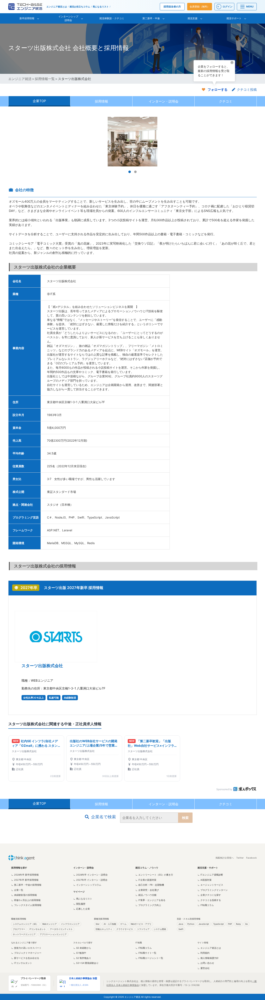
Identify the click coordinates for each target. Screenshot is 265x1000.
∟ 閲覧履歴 (79, 903)
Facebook (251, 857)
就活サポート (233, 18)
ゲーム (123, 924)
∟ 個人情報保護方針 (208, 958)
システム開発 (160, 929)
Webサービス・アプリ (141, 924)
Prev (13, 141)
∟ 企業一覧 (17, 890)
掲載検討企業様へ (225, 857)
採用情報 (101, 101)
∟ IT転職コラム (206, 905)
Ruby (238, 924)
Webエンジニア (49, 924)
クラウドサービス (124, 929)
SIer (98, 924)
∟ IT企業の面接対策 (145, 879)
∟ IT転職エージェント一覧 (149, 958)
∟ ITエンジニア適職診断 (210, 874)
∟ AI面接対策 (205, 879)
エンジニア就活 (19, 79)
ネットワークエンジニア (24, 934)
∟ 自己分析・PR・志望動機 (149, 884)
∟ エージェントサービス (210, 884)
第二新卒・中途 (151, 18)
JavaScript (204, 924)
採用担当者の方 (172, 6)
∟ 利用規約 (204, 952)
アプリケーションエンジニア (53, 934)
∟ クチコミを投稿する (209, 900)
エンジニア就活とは (56, 6)
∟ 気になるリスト (82, 898)
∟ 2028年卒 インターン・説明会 (90, 874)
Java (180, 924)
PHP (230, 924)
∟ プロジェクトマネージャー (26, 952)
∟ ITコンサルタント (21, 963)
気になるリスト (101, 6)
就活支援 (193, 18)
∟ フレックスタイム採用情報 (26, 905)
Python (190, 924)
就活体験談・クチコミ (111, 18)
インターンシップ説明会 (68, 18)
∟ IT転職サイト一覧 (145, 952)
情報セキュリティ (104, 929)
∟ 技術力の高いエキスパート (26, 947)
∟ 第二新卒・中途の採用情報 (26, 884)
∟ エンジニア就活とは (209, 947)
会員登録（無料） (200, 6)
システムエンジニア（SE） (25, 924)
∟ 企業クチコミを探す (209, 895)
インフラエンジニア (70, 924)
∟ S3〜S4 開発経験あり (86, 963)
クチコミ (225, 101)
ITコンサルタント (37, 929)
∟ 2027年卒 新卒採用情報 (25, 879)
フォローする (218, 89)
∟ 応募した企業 (81, 908)
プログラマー (19, 929)
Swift (180, 929)
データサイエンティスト (61, 929)
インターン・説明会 (163, 101)
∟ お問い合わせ (206, 963)
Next (251, 141)
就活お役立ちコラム (80, 6)
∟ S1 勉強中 (79, 952)
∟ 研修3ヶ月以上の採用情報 (26, 900)
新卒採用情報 (26, 18)
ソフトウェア (143, 929)
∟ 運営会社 (204, 968)
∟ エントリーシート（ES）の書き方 (154, 874)
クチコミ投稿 (247, 89)
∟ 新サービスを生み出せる (25, 958)
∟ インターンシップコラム (87, 884)
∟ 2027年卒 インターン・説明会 (90, 879)
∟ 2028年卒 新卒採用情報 (25, 874)
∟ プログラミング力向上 (148, 905)
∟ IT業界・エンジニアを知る (150, 900)
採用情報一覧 (45, 79)
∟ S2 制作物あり (82, 958)
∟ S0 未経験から (82, 947)
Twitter (240, 857)
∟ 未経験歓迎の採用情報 (24, 895)
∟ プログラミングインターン (213, 890)
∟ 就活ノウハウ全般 (146, 895)
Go (246, 924)
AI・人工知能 (110, 924)
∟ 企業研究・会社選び (147, 890)
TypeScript (218, 924)
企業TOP (39, 101)
